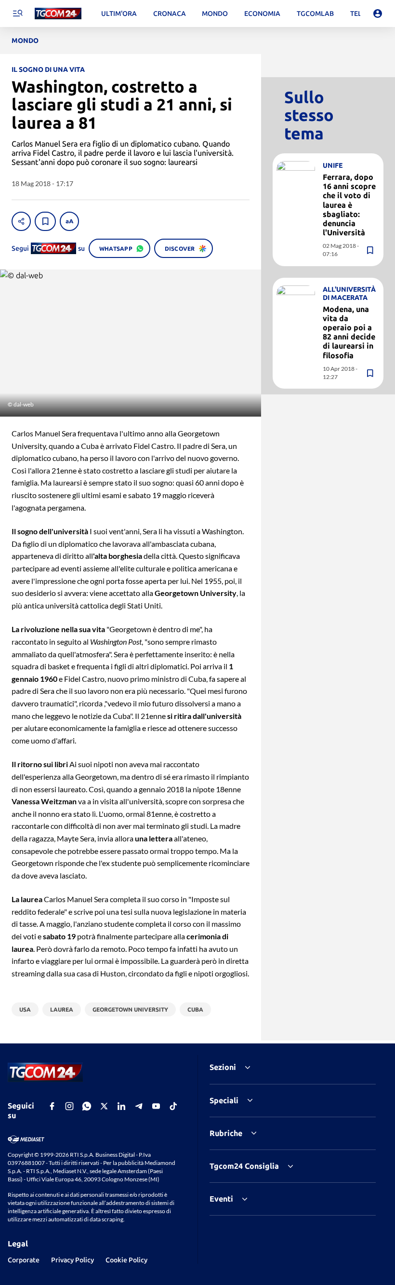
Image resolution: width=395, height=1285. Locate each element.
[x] (104, 1106)
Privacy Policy (72, 1260)
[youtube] (156, 1106)
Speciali (224, 1100)
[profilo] (377, 13)
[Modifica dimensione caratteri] (69, 221)
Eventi (221, 1198)
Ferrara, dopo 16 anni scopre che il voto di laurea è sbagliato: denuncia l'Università (349, 205)
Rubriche (226, 1133)
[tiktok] (173, 1106)
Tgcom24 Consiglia (244, 1166)
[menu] (17, 13)
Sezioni (223, 1067)
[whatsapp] (87, 1106)
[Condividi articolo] (21, 221)
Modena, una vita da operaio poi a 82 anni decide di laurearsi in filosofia (349, 332)
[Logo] (58, 14)
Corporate (24, 1260)
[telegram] (139, 1106)
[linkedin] (121, 1106)
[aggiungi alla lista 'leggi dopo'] (45, 221)
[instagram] (69, 1106)
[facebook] (52, 1106)
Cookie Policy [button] (126, 1260)
